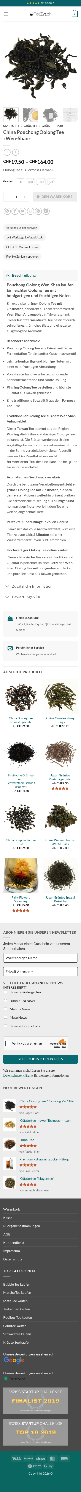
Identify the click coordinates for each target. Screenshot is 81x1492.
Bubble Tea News (22, 1001)
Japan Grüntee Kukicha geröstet (60, 777)
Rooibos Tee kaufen (17, 1317)
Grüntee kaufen (15, 1326)
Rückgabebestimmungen (21, 1226)
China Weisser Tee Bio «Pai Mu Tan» (60, 842)
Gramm (8, 181)
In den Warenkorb (55, 196)
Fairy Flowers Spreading (21, 899)
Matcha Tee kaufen (17, 1292)
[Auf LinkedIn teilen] (46, 211)
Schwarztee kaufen (17, 1334)
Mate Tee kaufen (15, 1301)
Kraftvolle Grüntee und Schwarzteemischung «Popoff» (21, 781)
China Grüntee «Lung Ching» (60, 720)
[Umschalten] (7, 275)
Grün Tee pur (52, 126)
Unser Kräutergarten (25, 992)
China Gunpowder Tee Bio (21, 842)
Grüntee (31, 126)
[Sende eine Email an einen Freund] (30, 211)
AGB (6, 1234)
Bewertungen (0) (26, 597)
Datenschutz (12, 1259)
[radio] (20, 182)
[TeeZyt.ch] (40, 14)
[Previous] (10, 67)
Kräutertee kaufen (16, 1342)
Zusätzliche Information (32, 586)
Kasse (7, 1217)
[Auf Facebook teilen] (15, 211)
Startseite (11, 126)
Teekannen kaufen (16, 1309)
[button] (5, 14)
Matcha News (19, 1009)
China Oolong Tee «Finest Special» (21, 720)
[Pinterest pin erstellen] (38, 211)
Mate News (18, 1017)
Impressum (11, 1251)
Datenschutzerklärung (18, 1075)
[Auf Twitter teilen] (22, 211)
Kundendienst (13, 1242)
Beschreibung (24, 275)
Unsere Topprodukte (24, 1026)
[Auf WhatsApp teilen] (7, 211)
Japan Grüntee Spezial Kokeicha (60, 899)
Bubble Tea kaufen (16, 1284)
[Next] (71, 67)
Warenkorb (11, 1209)
